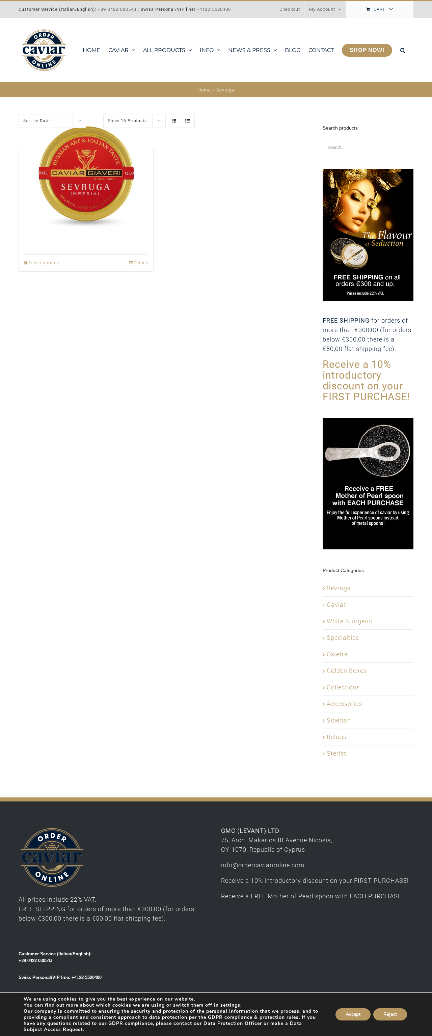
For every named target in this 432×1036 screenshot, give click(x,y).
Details (141, 263)
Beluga (337, 736)
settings (230, 1005)
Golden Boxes (347, 670)
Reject (390, 1014)
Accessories (344, 703)
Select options (44, 263)
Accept (353, 1014)
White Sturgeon (349, 621)
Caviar (336, 604)
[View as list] (187, 121)
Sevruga (339, 588)
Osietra (337, 654)
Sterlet (336, 753)
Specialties (343, 637)
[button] (402, 50)
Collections (343, 687)
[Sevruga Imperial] (86, 180)
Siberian (339, 720)
